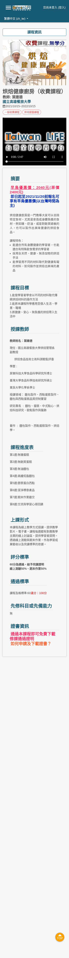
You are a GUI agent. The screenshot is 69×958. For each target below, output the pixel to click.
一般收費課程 (12, 112)
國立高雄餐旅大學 (17, 102)
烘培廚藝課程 (31, 112)
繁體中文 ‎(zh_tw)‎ (15, 18)
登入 (62, 7)
